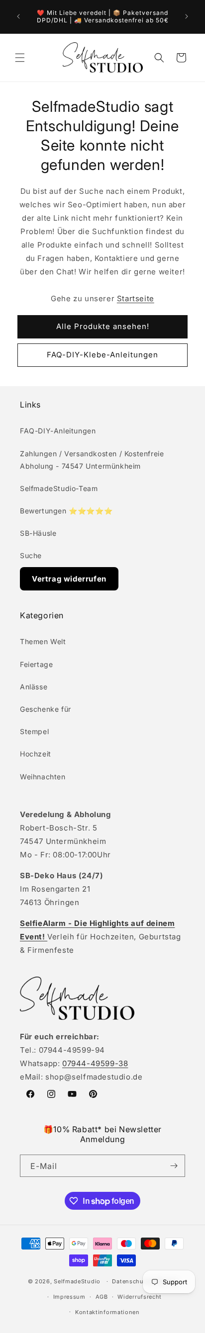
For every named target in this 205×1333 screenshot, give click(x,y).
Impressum (69, 1296)
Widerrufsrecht (139, 1296)
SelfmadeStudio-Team (59, 488)
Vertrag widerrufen (69, 578)
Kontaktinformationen (107, 1312)
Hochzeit (35, 754)
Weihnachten (43, 776)
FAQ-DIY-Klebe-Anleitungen (102, 354)
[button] (20, 58)
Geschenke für (45, 709)
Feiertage (36, 664)
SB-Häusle (38, 533)
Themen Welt (43, 641)
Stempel (34, 731)
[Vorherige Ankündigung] (18, 16)
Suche (31, 555)
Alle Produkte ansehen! (102, 326)
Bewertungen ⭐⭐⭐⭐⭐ (66, 510)
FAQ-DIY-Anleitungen (58, 430)
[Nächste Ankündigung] (187, 16)
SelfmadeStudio (77, 1281)
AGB (102, 1296)
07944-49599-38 (95, 1063)
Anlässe (33, 686)
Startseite (135, 298)
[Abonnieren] (174, 1166)
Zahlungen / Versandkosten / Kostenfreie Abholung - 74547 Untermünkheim (92, 459)
